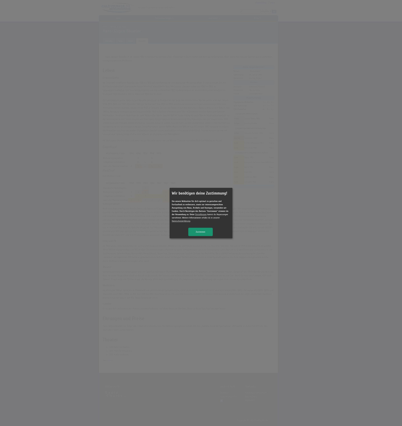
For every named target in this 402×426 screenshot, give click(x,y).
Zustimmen (200, 232)
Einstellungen (201, 214)
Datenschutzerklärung (181, 221)
